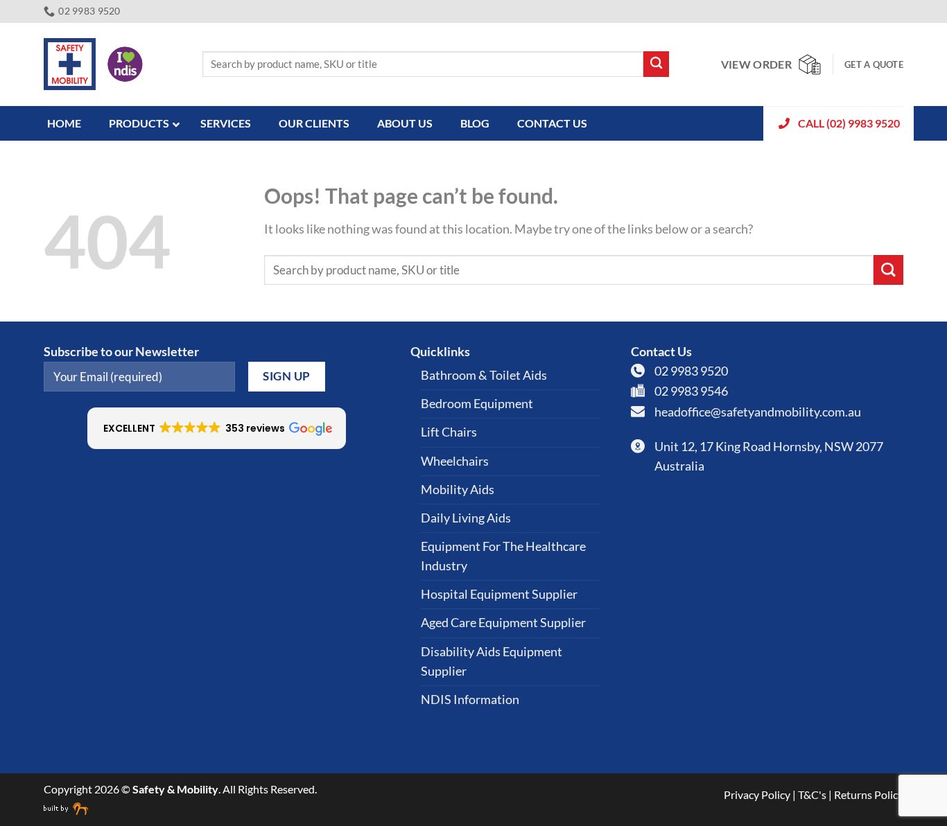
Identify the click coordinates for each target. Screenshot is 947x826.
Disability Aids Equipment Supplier (491, 661)
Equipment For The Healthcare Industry (503, 556)
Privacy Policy (757, 794)
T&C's (812, 794)
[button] (216, 428)
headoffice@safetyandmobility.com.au (757, 412)
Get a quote (873, 64)
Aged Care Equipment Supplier (503, 622)
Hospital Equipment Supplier (499, 594)
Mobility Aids (457, 489)
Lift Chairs (449, 432)
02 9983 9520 (691, 371)
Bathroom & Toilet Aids (484, 375)
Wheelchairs (455, 461)
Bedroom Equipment (477, 403)
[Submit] (656, 64)
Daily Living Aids (466, 518)
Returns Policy (868, 794)
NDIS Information (470, 699)
